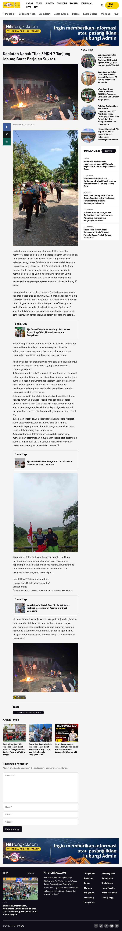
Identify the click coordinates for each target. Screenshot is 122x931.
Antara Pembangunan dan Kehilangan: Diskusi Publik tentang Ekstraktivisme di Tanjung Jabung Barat (100, 182)
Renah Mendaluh (109, 892)
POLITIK (74, 3)
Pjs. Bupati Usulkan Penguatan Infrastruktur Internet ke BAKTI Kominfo (49, 463)
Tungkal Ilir (9, 13)
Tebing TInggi (108, 897)
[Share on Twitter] (7, 134)
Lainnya (108, 150)
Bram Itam (44, 13)
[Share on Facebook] (7, 127)
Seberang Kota (27, 13)
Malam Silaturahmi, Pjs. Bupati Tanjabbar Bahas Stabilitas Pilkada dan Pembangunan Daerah (108, 134)
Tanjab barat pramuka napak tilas (28, 712)
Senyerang (89, 897)
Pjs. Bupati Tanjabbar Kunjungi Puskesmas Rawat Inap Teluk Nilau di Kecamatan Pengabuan (48, 332)
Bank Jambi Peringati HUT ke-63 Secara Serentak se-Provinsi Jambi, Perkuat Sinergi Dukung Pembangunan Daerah (99, 199)
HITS (28, 7)
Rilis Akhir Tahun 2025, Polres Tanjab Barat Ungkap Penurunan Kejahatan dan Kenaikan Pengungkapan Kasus (98, 216)
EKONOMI (62, 3)
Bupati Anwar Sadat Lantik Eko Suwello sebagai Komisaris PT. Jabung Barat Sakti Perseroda (107, 77)
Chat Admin (110, 5)
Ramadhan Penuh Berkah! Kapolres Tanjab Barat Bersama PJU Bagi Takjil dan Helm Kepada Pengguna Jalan (40, 749)
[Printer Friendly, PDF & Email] (19, 697)
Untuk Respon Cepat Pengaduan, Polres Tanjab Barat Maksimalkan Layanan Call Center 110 (66, 748)
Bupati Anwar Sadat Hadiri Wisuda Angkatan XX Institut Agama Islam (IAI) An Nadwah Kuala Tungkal (108, 60)
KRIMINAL (86, 3)
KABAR (29, 3)
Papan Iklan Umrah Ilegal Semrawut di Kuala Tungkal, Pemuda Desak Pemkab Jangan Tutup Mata (97, 233)
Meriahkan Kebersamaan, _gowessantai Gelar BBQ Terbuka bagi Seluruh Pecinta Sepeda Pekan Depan (100, 165)
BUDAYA (50, 3)
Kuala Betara (90, 13)
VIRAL (39, 3)
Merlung (105, 13)
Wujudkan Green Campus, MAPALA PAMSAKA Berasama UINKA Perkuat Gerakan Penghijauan (108, 94)
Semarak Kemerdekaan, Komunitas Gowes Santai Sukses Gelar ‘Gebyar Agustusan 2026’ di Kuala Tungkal (20, 910)
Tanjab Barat (88, 175)
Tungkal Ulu (89, 902)
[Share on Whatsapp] (7, 141)
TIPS (36, 7)
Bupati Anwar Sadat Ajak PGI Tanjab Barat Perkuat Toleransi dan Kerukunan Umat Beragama (48, 607)
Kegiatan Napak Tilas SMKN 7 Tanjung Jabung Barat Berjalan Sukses (36, 56)
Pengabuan (89, 892)
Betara (76, 13)
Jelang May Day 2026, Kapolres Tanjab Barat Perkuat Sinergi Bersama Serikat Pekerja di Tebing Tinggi (14, 749)
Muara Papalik (108, 888)
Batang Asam (61, 13)
